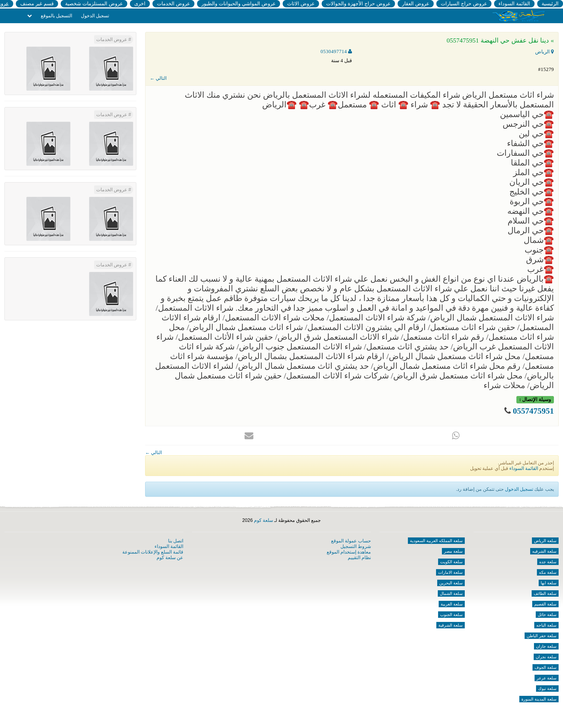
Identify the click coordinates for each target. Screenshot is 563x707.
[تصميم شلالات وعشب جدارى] (111, 143)
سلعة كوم (263, 520)
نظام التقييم (359, 557)
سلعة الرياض (545, 540)
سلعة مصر (453, 551)
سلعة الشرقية (450, 625)
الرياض (543, 52)
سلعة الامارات (450, 572)
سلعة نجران (546, 656)
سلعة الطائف (545, 593)
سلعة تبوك (547, 688)
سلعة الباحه (546, 625)
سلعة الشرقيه (544, 551)
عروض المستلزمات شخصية (94, 3)
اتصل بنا (175, 540)
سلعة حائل (547, 614)
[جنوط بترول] (48, 143)
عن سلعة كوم (170, 557)
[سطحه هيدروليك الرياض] (111, 218)
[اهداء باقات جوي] (48, 218)
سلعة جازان (546, 646)
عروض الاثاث (301, 3)
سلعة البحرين (451, 583)
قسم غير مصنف (37, 3)
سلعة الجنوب (451, 614)
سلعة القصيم (545, 604)
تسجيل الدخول (95, 15)
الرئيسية (550, 3)
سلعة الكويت (451, 561)
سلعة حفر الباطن (542, 635)
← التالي (158, 78)
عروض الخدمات (173, 3)
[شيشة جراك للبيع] (48, 68)
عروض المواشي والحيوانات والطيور (238, 3)
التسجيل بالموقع (56, 15)
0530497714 (334, 51)
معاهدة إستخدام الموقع (349, 551)
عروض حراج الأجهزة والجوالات (358, 3)
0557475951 (532, 410)
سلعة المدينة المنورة (539, 699)
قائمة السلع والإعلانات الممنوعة (152, 551)
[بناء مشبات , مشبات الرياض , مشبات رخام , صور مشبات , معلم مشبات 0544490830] (111, 68)
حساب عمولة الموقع (351, 540)
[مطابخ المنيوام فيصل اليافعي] (111, 293)
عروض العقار (415, 3)
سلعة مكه (548, 572)
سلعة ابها (549, 583)
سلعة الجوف (546, 667)
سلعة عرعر (547, 678)
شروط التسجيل (355, 546)
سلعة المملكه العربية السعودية (436, 540)
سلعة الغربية (452, 604)
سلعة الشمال (451, 593)
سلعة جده (548, 561)
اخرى (139, 3)
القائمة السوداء (514, 3)
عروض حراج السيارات (464, 3)
